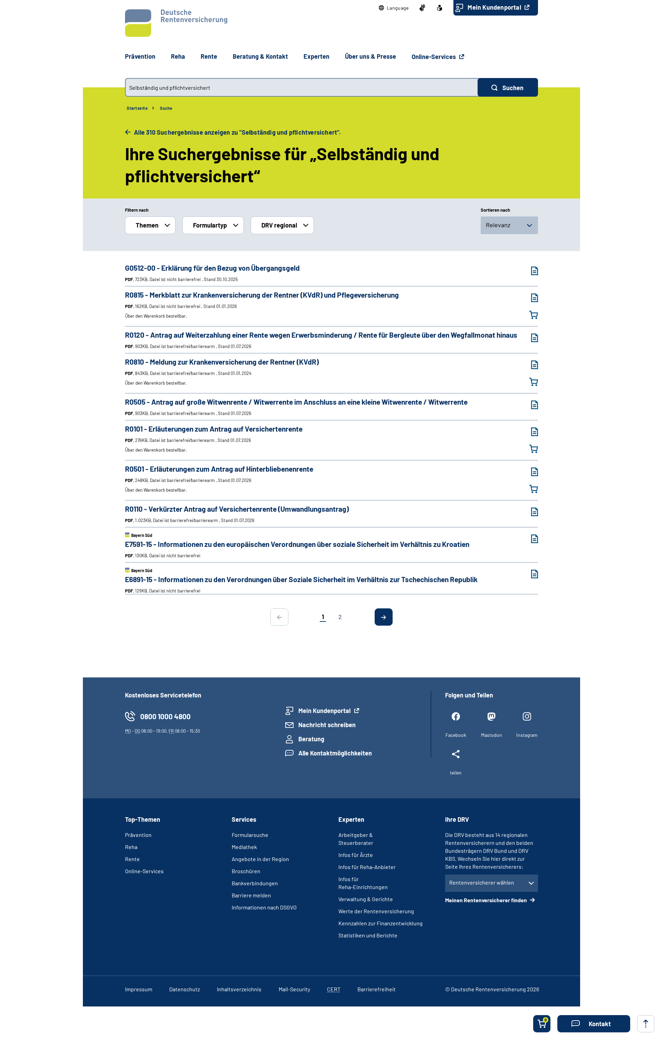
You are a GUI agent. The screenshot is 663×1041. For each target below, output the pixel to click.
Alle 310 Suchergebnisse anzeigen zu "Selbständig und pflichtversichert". (237, 132)
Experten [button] (316, 56)
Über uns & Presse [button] (370, 56)
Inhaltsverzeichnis (239, 989)
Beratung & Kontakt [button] (260, 56)
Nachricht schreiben (327, 725)
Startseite (137, 108)
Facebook (455, 735)
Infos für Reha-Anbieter (367, 867)
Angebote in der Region (260, 859)
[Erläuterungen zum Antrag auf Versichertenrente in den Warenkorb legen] (529, 449)
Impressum (138, 989)
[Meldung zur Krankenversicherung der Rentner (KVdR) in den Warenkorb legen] (529, 382)
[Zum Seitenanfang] (645, 1023)
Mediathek (244, 847)
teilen (456, 772)
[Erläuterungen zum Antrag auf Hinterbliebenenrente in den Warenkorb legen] (529, 489)
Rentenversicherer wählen (481, 882)
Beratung (311, 739)
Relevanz (498, 225)
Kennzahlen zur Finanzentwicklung (380, 923)
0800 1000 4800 (165, 716)
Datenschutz (184, 989)
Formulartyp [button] (210, 225)
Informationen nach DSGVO (264, 907)
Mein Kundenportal (495, 7)
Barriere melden (251, 895)
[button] (394, 8)
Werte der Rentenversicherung (376, 911)
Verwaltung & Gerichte (365, 899)
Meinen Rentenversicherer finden (486, 900)
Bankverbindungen (255, 883)
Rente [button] (209, 56)
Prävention (140, 56)
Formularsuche (250, 834)
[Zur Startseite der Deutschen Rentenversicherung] (176, 23)
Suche (166, 108)
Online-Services (434, 56)
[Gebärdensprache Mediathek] (422, 8)
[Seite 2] (384, 617)
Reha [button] (178, 56)
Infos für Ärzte (355, 854)
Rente (132, 859)
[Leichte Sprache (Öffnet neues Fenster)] (439, 8)
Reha (131, 847)
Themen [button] (147, 225)
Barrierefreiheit (376, 989)
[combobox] (301, 87)
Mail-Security (294, 989)
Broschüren (246, 871)
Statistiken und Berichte (367, 935)
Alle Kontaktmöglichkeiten (335, 753)
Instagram (527, 735)
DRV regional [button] (279, 225)
